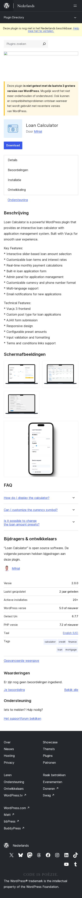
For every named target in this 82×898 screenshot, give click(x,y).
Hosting (9, 756)
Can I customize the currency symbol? (31, 510)
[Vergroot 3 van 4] (34, 396)
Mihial (38, 131)
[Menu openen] (76, 5)
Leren (8, 775)
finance (72, 641)
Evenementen (52, 782)
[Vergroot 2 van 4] (73, 366)
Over (7, 742)
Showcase (50, 742)
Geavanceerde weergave (21, 661)
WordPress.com (17, 808)
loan (60, 649)
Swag (49, 795)
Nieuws (9, 749)
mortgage (71, 649)
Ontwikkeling (17, 190)
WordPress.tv (15, 795)
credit (62, 641)
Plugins (48, 756)
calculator (50, 641)
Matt (9, 815)
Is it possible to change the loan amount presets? (21, 522)
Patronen (49, 762)
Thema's (49, 749)
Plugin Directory (14, 17)
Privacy (9, 762)
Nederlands (21, 845)
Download (13, 145)
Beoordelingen (18, 170)
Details (12, 160)
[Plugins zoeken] (44, 44)
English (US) (70, 633)
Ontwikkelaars (14, 789)
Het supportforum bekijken (22, 718)
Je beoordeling (14, 690)
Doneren (51, 789)
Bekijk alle (71, 690)
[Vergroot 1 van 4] (34, 366)
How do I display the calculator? (26, 498)
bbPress (11, 821)
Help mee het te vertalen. (53, 30)
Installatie (14, 180)
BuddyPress (14, 828)
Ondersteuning (18, 200)
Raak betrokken (54, 775)
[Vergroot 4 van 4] (73, 426)
